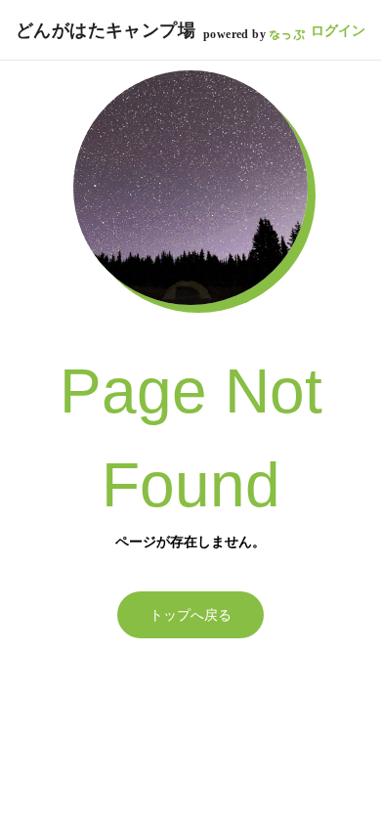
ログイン (338, 30)
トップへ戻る (190, 615)
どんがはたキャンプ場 (105, 30)
